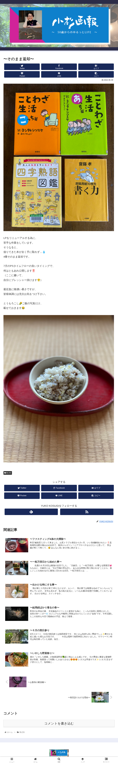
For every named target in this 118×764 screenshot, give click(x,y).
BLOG (8, 473)
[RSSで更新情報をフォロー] (87, 512)
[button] (109, 439)
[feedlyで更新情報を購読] (31, 512)
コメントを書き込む (59, 723)
